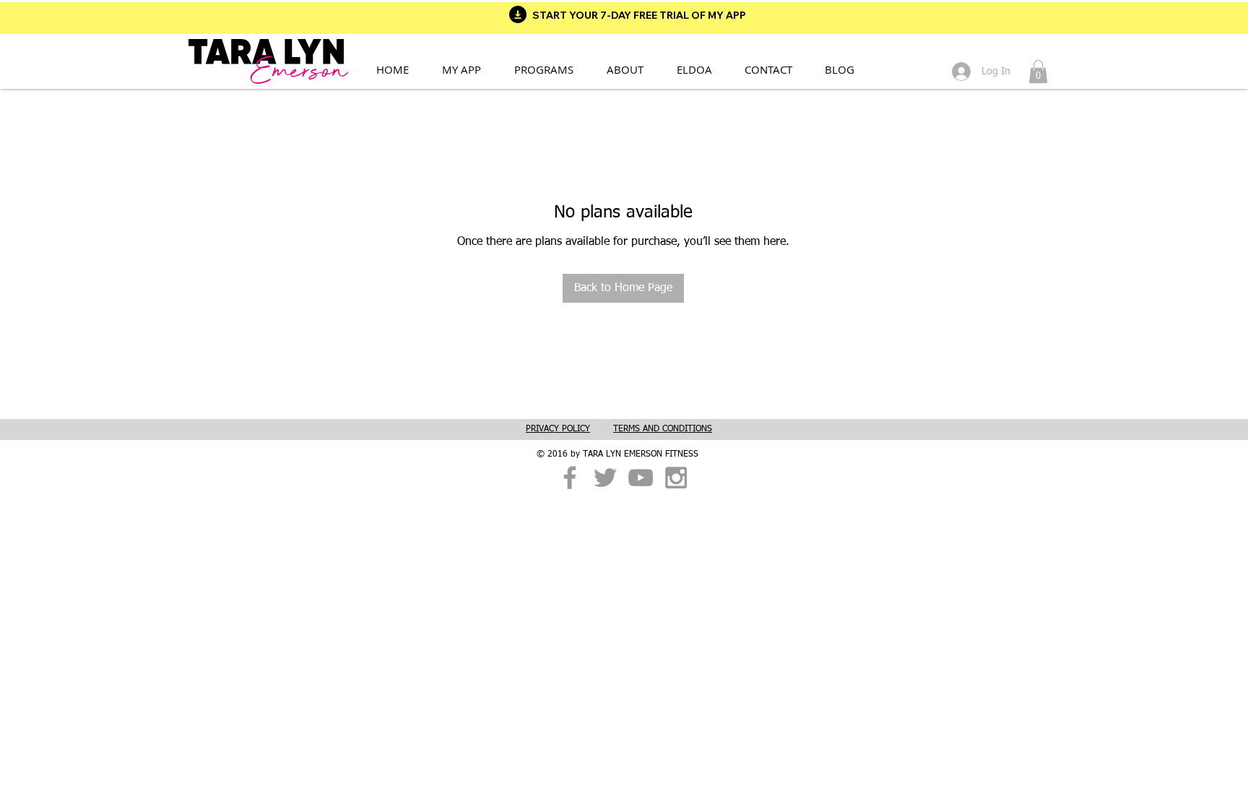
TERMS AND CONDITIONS (662, 429)
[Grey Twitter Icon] (605, 477)
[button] (552, 69)
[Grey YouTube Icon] (640, 477)
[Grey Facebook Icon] (570, 477)
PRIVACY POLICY (558, 429)
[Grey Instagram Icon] (676, 477)
